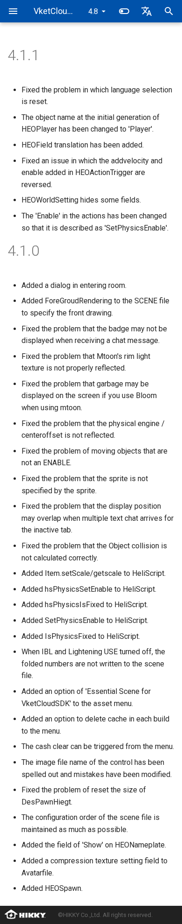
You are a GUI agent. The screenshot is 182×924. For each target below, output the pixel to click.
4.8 (93, 11)
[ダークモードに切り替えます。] (124, 11)
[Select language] (146, 11)
